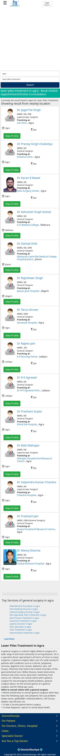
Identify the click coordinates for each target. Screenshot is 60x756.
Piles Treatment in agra (21, 629)
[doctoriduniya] (15, 6)
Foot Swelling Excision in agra (24, 609)
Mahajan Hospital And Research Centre (34, 460)
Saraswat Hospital (27, 322)
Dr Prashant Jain (27, 516)
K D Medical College (28, 224)
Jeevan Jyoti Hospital (28, 291)
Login (47, 4)
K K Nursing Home (27, 356)
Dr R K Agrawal (27, 377)
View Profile (11, 136)
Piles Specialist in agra (20, 626)
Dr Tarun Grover (27, 310)
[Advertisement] (30, 39)
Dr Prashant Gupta (29, 411)
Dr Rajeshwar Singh (30, 278)
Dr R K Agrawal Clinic (28, 390)
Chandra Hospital (26, 495)
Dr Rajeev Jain (26, 343)
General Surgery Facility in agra (25, 612)
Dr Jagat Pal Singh (29, 110)
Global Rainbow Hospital (30, 563)
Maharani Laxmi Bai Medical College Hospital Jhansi (37, 258)
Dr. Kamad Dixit (27, 243)
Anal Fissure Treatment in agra (24, 618)
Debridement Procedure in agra (25, 606)
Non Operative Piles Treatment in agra (28, 615)
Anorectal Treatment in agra (23, 620)
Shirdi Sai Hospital (27, 424)
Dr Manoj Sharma (28, 550)
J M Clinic (22, 122)
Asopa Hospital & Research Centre (36, 529)
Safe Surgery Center (28, 190)
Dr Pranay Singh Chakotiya (34, 144)
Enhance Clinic (25, 156)
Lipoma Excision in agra (21, 623)
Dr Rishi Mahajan (28, 445)
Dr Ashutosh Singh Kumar (34, 212)
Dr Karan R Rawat (28, 178)
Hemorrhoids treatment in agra (25, 632)
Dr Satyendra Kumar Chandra (36, 482)
